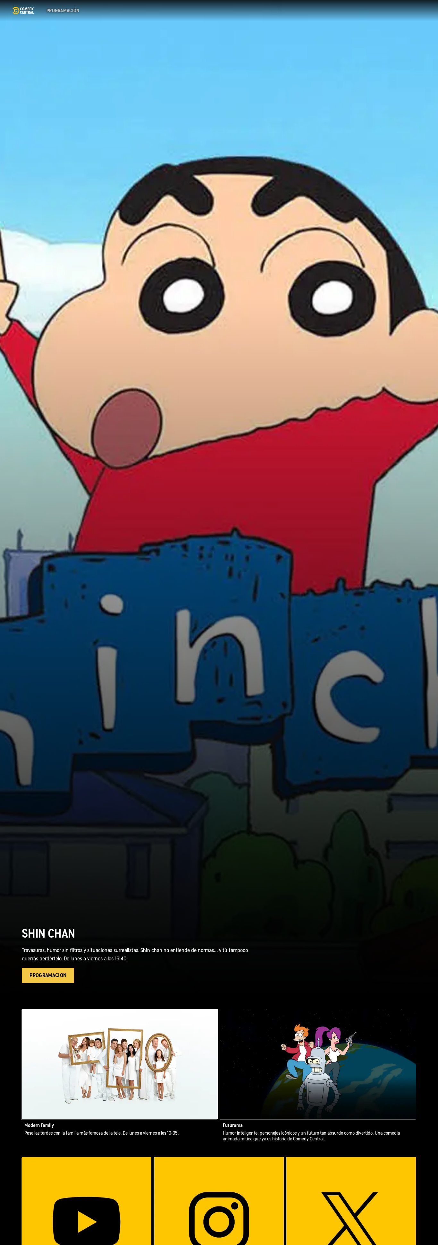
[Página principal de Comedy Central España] (23, 10)
